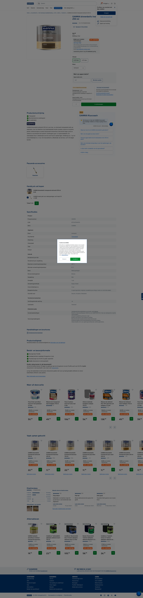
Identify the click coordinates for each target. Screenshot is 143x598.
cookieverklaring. (65, 255)
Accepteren (75, 259)
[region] (72, 251)
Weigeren (64, 259)
